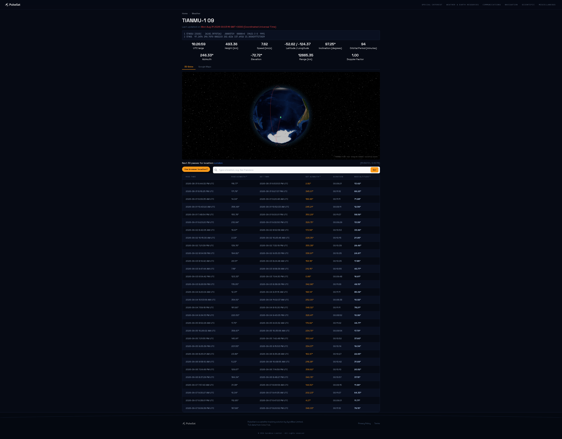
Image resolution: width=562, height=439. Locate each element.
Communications (492, 5)
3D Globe (188, 66)
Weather (196, 13)
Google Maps (204, 66)
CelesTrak (265, 425)
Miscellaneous (547, 5)
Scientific (528, 5)
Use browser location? (196, 169)
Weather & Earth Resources (462, 5)
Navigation (511, 5)
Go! (374, 169)
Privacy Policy (364, 423)
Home (185, 13)
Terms (377, 423)
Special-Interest (432, 5)
